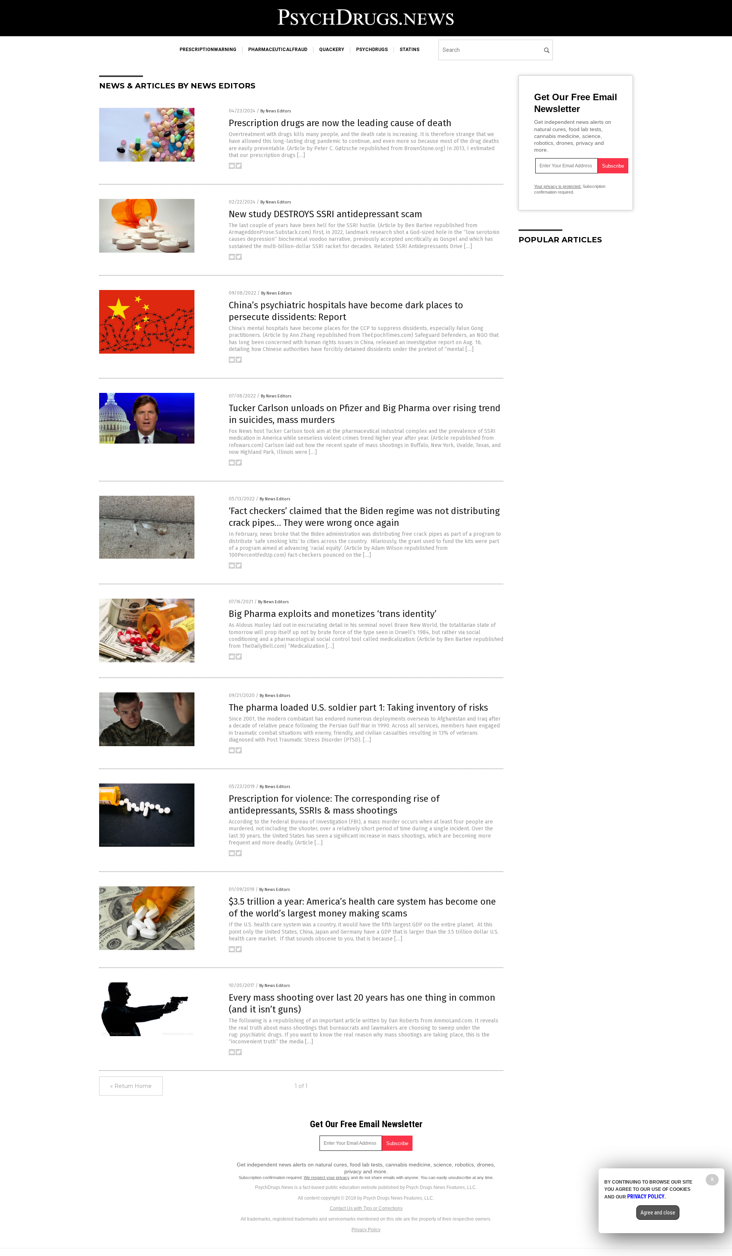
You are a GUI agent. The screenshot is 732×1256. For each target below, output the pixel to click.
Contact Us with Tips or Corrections (366, 1208)
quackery (331, 49)
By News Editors (275, 111)
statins (409, 49)
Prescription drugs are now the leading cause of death (340, 123)
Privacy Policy (366, 1229)
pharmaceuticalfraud (277, 49)
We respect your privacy (327, 1177)
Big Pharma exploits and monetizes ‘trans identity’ (333, 614)
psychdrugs (372, 49)
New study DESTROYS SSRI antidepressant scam (325, 214)
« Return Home (131, 1086)
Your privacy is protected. (557, 186)
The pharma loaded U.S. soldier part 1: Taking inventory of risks (358, 707)
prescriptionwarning (208, 49)
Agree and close (657, 1213)
